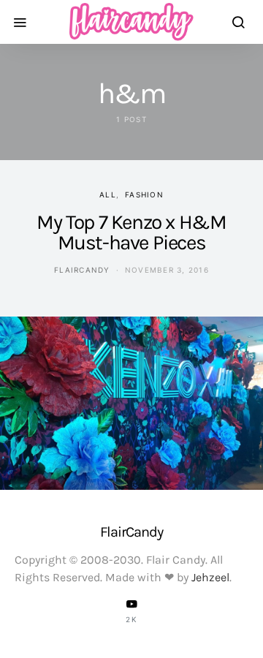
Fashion (144, 194)
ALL (107, 194)
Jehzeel (210, 577)
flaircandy (82, 269)
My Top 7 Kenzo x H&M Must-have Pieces (131, 232)
